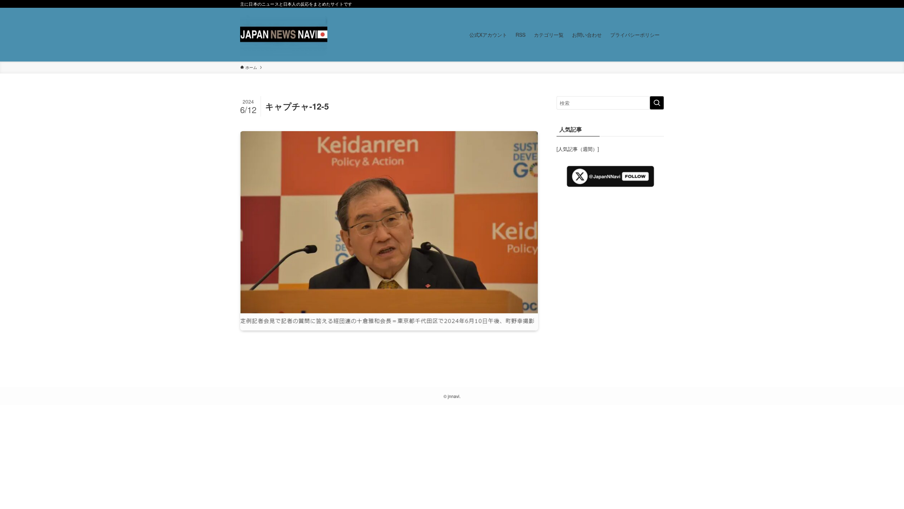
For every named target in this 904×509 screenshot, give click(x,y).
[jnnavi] (283, 34)
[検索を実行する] (657, 103)
